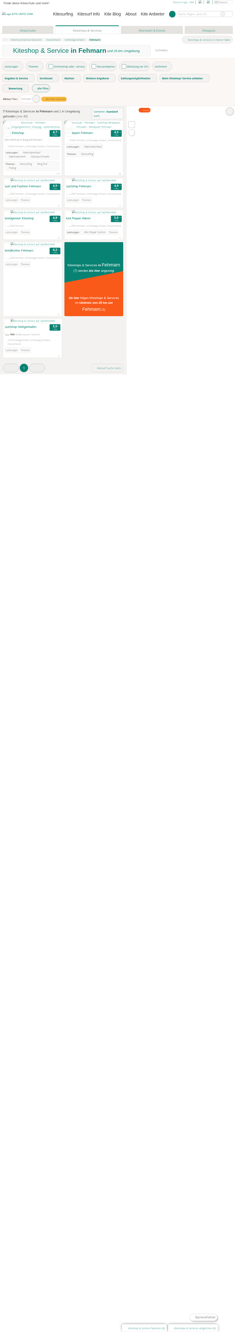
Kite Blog (112, 14)
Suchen (230, 14)
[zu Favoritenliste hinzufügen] (7, 124)
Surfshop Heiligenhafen (20, 327)
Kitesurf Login (180, 2)
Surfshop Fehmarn (78, 186)
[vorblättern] (53, 125)
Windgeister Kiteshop (19, 218)
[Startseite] (4, 40)
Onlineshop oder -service (69, 66)
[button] (11, 368)
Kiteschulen (28, 30)
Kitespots (208, 30)
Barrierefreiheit (205, 1317)
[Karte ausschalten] (230, 111)
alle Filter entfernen (55, 99)
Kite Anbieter (153, 14)
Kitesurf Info (88, 14)
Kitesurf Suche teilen (108, 368)
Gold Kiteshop (14, 133)
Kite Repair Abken (78, 218)
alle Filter (43, 88)
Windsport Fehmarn (79, 133)
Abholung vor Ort (137, 66)
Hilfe (191, 2)
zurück (146, 110)
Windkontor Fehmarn (19, 250)
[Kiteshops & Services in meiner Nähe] (132, 133)
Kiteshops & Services (87, 30)
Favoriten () (146, 1328)
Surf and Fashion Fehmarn (23, 186)
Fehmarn (26, 99)
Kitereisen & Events (152, 30)
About (130, 14)
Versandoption (106, 66)
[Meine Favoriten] (172, 14)
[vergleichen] (7, 133)
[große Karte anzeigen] (131, 124)
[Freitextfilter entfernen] (222, 14)
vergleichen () (195, 1328)
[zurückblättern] (12, 125)
